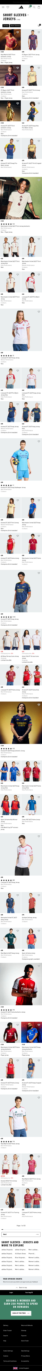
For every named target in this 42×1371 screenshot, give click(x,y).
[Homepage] (21, 8)
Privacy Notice (25, 1356)
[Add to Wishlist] (17, 33)
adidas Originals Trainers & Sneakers (7, 1270)
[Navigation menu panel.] (3, 7)
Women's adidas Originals (34, 1258)
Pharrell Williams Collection (32, 1254)
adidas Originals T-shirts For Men (7, 1262)
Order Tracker (7, 1330)
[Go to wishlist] (7, 7)
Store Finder (25, 1341)
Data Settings (25, 1351)
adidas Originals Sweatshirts (7, 1258)
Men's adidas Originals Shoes (34, 1250)
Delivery (5, 1325)
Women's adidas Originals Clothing (34, 1262)
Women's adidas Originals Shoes (34, 1266)
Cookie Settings (8, 1351)
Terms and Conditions (10, 1361)
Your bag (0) (29, 1292)
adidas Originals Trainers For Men (21, 1250)
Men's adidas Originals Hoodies (19, 1270)
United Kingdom (24, 1368)
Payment (23, 1335)
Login (11, 1292)
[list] (18, 25)
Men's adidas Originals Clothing (19, 1266)
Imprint (5, 1335)
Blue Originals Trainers (20, 1258)
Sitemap (23, 1330)
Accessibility (25, 1361)
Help (4, 1341)
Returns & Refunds (27, 1325)
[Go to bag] (39, 7)
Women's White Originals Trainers (34, 1270)
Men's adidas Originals (19, 1262)
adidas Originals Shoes (7, 1254)
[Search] (34, 7)
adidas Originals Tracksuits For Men (7, 1266)
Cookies (5, 1356)
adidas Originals (7, 1250)
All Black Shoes (20, 1254)
